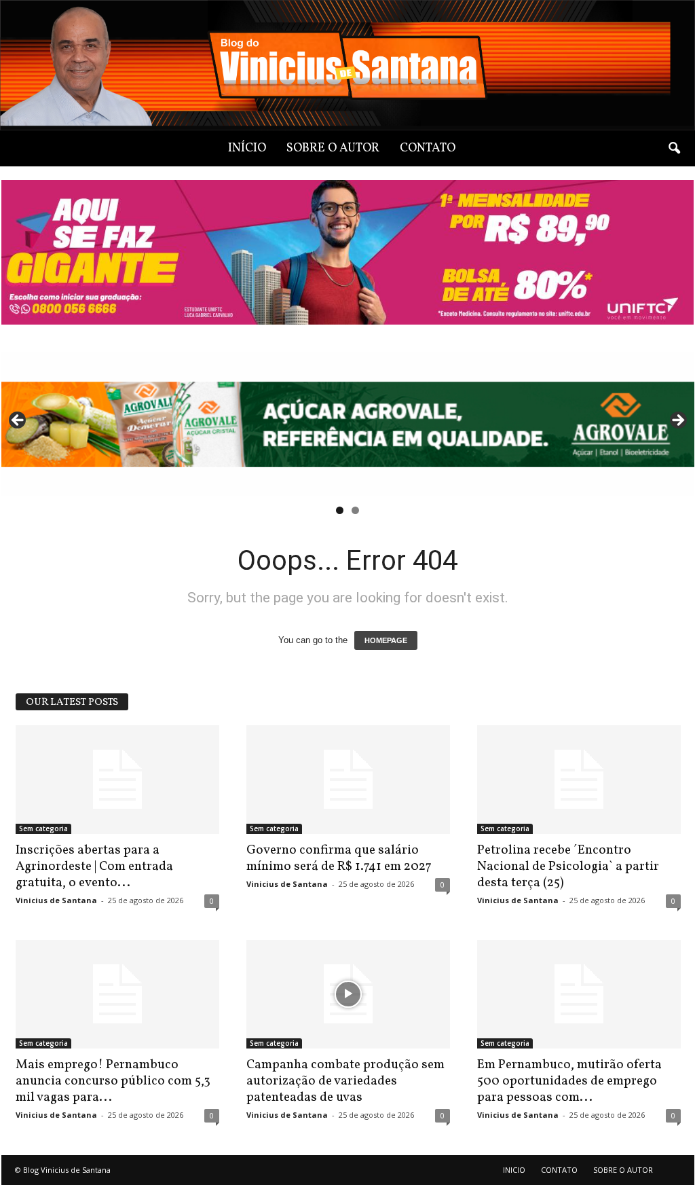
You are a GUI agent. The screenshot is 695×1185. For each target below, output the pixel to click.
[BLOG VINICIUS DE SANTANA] (347, 65)
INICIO (514, 1170)
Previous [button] (18, 421)
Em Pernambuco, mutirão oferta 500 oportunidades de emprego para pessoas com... (569, 1081)
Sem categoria (43, 828)
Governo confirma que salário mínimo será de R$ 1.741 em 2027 (339, 858)
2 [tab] (355, 510)
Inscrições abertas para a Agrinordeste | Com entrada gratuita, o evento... (94, 866)
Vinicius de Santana (56, 900)
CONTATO (427, 148)
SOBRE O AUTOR (332, 148)
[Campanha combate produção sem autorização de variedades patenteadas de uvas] (348, 994)
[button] (674, 149)
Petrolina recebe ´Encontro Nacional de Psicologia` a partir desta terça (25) (568, 866)
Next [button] (677, 421)
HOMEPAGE (385, 640)
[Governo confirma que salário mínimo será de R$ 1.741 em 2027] (348, 779)
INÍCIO (247, 148)
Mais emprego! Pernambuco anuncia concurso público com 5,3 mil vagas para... (113, 1081)
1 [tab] (339, 510)
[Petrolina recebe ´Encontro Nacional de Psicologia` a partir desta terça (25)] (579, 779)
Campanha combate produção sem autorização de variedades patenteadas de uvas (345, 1081)
